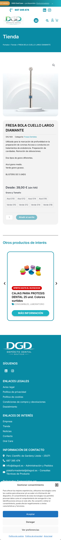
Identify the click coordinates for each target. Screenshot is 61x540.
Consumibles (21, 304)
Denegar (30, 522)
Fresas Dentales (30, 137)
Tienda (13, 45)
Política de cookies (16, 536)
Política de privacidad (33, 536)
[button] (56, 485)
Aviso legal (48, 536)
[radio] (11, 198)
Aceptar (30, 514)
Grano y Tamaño (13, 193)
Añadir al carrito (26, 217)
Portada (6, 45)
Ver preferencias (30, 529)
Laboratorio (37, 304)
